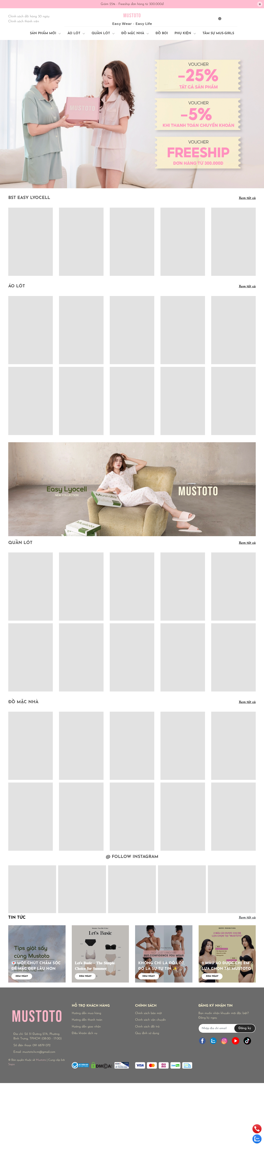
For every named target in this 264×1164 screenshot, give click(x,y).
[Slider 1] (132, 114)
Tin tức (17, 918)
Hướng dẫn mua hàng (86, 1013)
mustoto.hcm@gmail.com (38, 1052)
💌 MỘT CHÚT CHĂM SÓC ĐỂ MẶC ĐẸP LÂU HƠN (36, 966)
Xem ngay (21, 976)
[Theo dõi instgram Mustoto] (224, 1041)
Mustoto (41, 1060)
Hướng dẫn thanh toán (87, 1019)
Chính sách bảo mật (148, 1013)
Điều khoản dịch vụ (84, 1033)
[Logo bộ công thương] (100, 1064)
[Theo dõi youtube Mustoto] (235, 1041)
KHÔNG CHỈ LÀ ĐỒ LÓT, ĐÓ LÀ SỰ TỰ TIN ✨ (161, 966)
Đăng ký (244, 1028)
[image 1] (132, 489)
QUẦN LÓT (20, 543)
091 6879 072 (42, 1045)
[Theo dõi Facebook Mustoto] (202, 1041)
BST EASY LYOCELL (29, 198)
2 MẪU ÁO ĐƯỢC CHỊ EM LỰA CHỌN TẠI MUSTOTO (226, 966)
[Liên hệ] (246, 18)
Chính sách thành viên (23, 21)
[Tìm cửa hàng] (237, 18)
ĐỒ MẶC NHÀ (23, 702)
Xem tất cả (247, 198)
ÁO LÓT (16, 286)
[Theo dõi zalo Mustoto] (213, 1041)
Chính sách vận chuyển (150, 1019)
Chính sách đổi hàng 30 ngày (29, 16)
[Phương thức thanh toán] (163, 1065)
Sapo (11, 1064)
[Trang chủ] (228, 18)
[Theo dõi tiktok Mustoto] (247, 1041)
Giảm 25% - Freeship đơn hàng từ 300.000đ (132, 4)
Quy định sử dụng (147, 1033)
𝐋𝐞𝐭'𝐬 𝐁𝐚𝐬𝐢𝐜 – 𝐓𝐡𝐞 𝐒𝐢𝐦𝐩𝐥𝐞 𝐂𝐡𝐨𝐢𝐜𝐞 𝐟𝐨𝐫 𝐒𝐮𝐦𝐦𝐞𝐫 (95, 966)
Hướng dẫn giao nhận (86, 1026)
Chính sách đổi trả (147, 1026)
